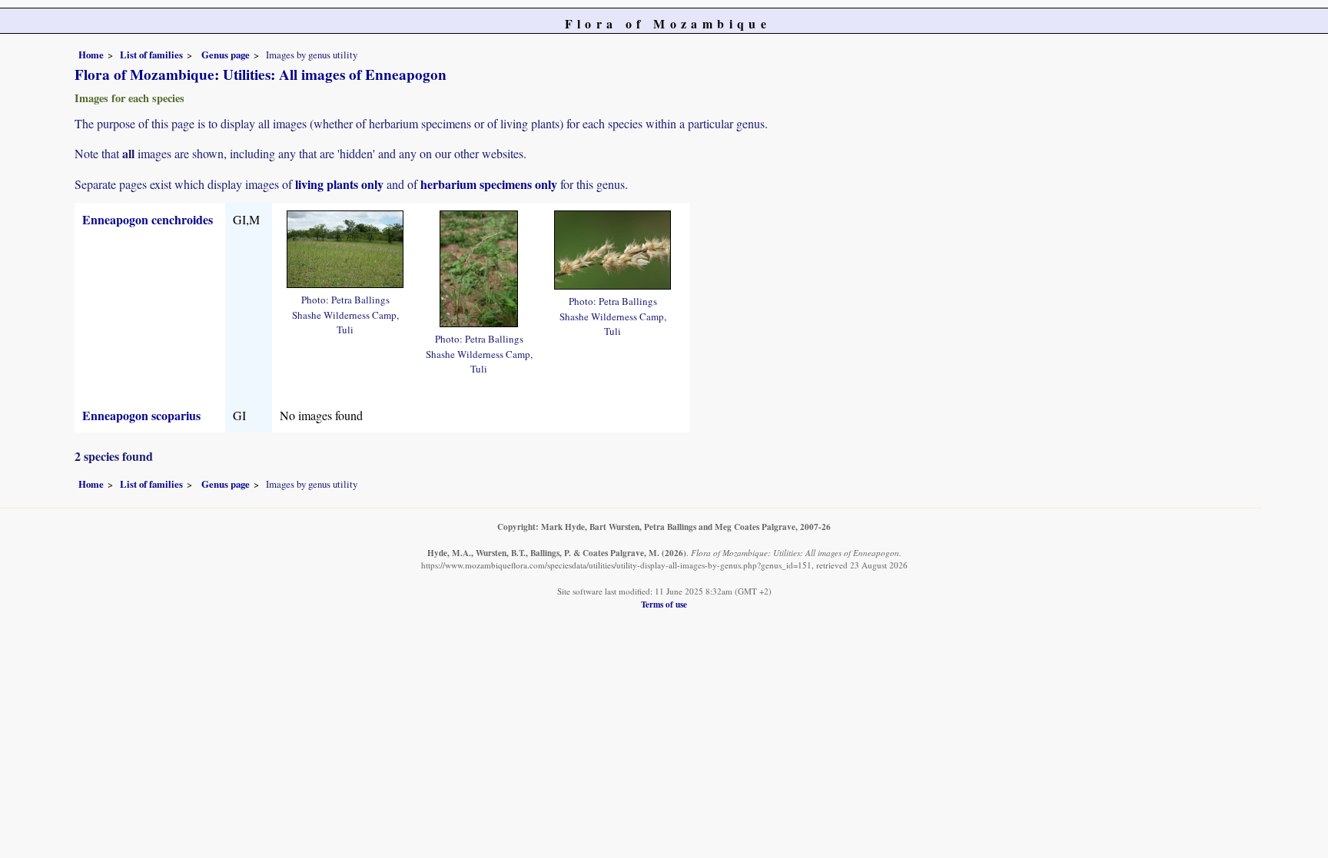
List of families (151, 54)
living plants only (339, 184)
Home (91, 54)
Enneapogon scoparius (141, 415)
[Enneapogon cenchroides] (345, 247)
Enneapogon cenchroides (147, 219)
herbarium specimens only (488, 184)
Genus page (225, 54)
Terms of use (664, 604)
